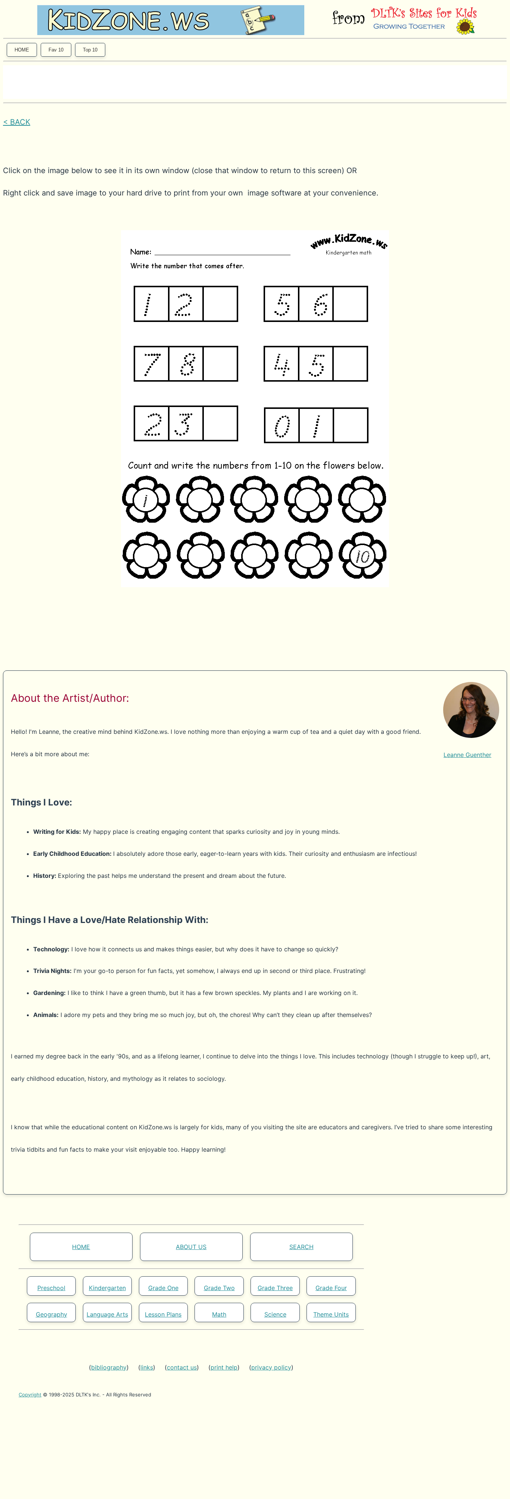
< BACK (16, 122)
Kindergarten (107, 1288)
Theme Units (331, 1314)
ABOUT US (191, 1247)
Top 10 (90, 50)
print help (224, 1367)
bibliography (109, 1367)
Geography (51, 1314)
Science (275, 1314)
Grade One (163, 1288)
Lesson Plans (163, 1314)
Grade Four (331, 1288)
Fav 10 (56, 50)
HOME (22, 50)
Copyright (30, 1395)
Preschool (51, 1288)
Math (219, 1314)
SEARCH (301, 1247)
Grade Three (275, 1288)
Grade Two (219, 1288)
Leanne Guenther (467, 754)
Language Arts (107, 1314)
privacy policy (271, 1367)
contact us (182, 1367)
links (146, 1367)
